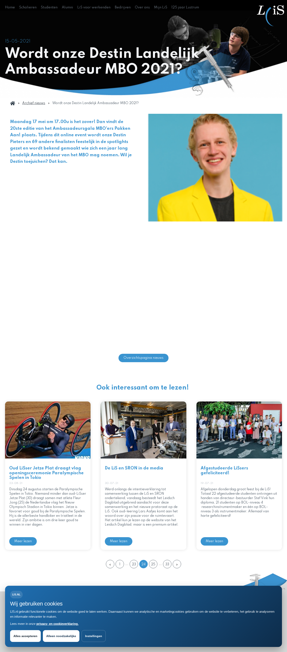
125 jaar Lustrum (185, 7)
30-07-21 (111, 483)
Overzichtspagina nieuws (143, 358)
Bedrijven (123, 7)
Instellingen (93, 636)
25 (153, 564)
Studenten (49, 7)
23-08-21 (15, 483)
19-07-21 (207, 483)
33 (167, 564)
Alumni (67, 7)
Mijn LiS (160, 7)
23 (134, 564)
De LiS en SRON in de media (134, 468)
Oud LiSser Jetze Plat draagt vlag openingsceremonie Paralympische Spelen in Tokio (46, 473)
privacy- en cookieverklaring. (57, 623)
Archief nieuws (33, 103)
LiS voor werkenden (94, 7)
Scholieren (28, 7)
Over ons (142, 7)
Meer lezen (23, 541)
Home (10, 7)
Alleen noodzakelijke (61, 636)
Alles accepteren (25, 636)
